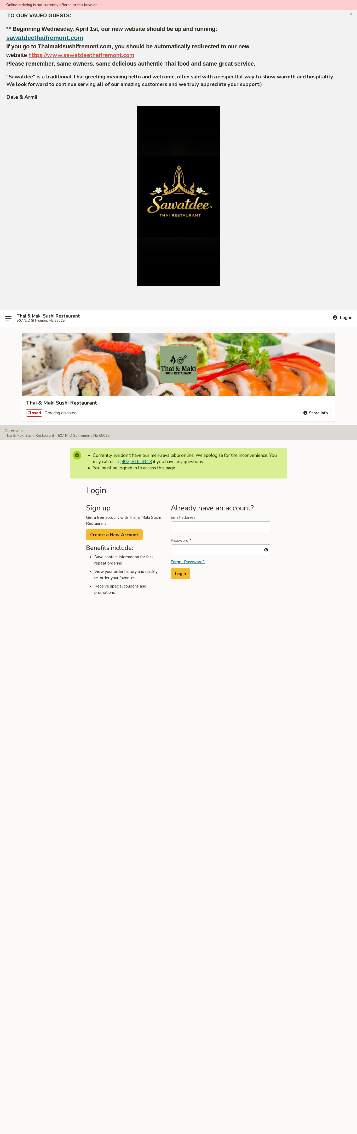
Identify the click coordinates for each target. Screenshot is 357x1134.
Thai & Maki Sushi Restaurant (48, 316)
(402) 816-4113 (136, 462)
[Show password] (266, 549)
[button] (351, 14)
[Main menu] (8, 318)
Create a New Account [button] (114, 535)
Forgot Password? (188, 562)
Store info (318, 413)
